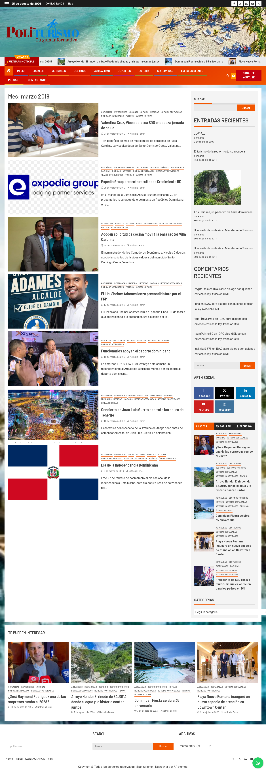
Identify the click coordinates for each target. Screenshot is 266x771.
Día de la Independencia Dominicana (129, 465)
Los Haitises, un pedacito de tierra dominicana (223, 212)
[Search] (228, 75)
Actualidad (102, 71)
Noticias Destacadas (171, 112)
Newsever (161, 766)
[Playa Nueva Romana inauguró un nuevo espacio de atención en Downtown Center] (204, 541)
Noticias (144, 112)
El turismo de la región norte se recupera (219, 151)
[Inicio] (9, 71)
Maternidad (165, 71)
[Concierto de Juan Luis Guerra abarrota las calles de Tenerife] (53, 415)
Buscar (199, 99)
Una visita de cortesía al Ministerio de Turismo (223, 230)
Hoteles (220, 502)
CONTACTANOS (54, 3)
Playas (243, 476)
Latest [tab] (202, 426)
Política (130, 116)
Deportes (124, 71)
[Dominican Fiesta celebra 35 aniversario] (204, 509)
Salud (19, 758)
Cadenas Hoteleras (124, 167)
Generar (168, 395)
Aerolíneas (107, 167)
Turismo (129, 175)
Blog (70, 3)
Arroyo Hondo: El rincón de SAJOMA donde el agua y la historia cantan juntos (72, 61)
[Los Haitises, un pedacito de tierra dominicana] (217, 187)
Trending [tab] (245, 426)
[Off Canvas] (7, 3)
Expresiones (120, 112)
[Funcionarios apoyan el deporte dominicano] (53, 358)
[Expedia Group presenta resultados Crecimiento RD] (53, 187)
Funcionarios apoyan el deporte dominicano (135, 350)
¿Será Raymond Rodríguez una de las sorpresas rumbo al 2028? (234, 451)
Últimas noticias (144, 116)
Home (9, 758)
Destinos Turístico (159, 167)
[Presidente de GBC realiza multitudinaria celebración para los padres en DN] (204, 576)
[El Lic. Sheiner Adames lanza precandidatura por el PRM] (53, 301)
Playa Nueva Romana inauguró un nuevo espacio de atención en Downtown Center (223, 701)
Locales (38, 71)
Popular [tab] (225, 426)
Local (131, 455)
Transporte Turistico (112, 175)
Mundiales (59, 71)
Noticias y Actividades (112, 116)
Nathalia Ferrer (137, 134)
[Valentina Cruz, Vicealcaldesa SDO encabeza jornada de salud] (53, 130)
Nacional (133, 112)
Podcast (14, 80)
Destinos (80, 71)
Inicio (21, 71)
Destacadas (142, 167)
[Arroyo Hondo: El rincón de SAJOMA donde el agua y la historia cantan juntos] (204, 477)
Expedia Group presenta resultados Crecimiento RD (141, 181)
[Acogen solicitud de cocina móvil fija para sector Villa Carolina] (53, 244)
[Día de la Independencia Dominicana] (53, 472)
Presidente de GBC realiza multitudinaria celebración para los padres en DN (233, 584)
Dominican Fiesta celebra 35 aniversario (157, 61)
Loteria (144, 71)
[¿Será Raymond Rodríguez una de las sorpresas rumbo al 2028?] (204, 445)
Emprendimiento (192, 71)
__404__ (199, 133)
